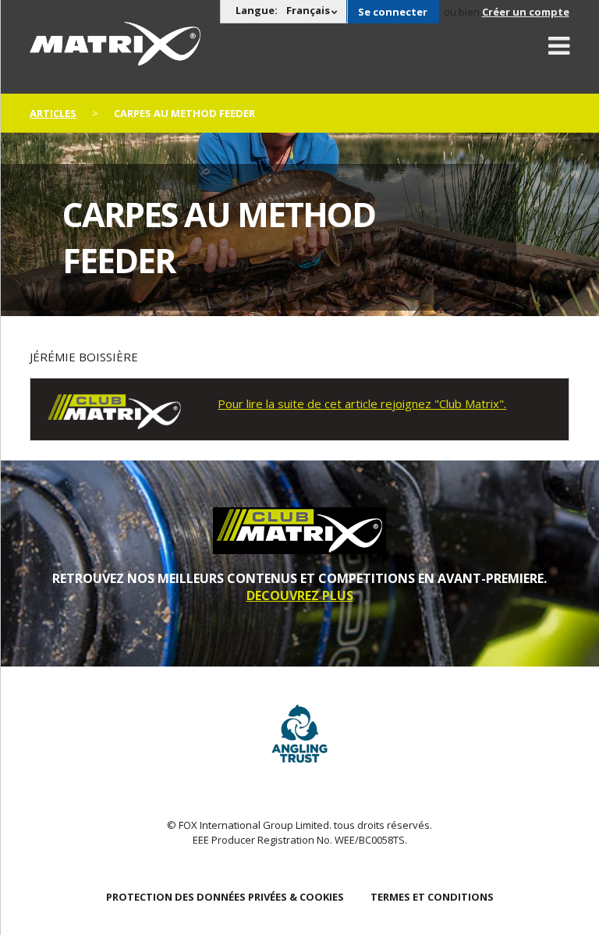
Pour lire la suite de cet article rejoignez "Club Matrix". (362, 403)
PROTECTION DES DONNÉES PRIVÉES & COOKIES (225, 897)
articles (53, 113)
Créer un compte (525, 12)
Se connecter (392, 12)
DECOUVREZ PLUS (299, 595)
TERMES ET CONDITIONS (432, 897)
